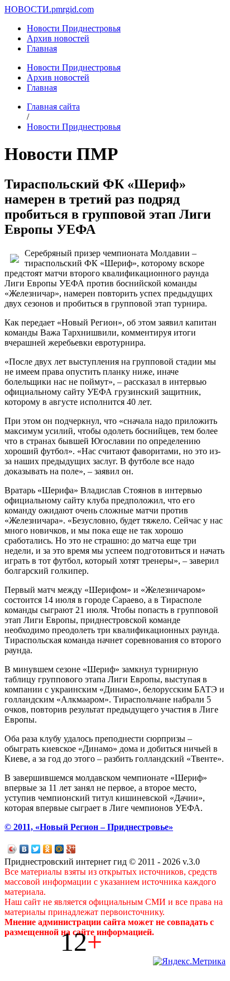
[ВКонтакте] (24, 849)
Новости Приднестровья (74, 28)
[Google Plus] (71, 849)
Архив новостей (58, 38)
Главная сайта (53, 106)
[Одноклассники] (48, 849)
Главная (42, 48)
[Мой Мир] (59, 849)
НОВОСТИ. (27, 9)
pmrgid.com (72, 9)
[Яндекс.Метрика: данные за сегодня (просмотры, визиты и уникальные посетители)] (189, 961)
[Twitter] (36, 849)
